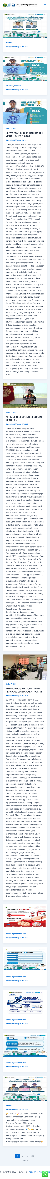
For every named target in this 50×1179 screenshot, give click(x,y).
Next (25, 1160)
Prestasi (9, 43)
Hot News (9, 86)
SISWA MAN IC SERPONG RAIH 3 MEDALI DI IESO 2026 (24, 134)
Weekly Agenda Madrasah (16, 934)
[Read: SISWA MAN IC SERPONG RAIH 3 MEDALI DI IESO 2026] (25, 111)
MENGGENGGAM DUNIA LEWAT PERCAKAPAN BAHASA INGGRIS (24, 690)
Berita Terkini (11, 128)
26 (32, 1156)
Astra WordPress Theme (39, 1172)
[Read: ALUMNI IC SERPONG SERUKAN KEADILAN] (25, 395)
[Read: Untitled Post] (25, 25)
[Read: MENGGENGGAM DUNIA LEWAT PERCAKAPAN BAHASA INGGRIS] (25, 667)
